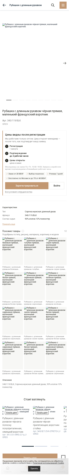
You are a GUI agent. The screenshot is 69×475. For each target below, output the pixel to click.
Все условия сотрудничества (18, 192)
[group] (34, 63)
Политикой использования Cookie (48, 463)
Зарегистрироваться (27, 185)
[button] (4, 63)
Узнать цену (11, 412)
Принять (34, 468)
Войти (57, 185)
